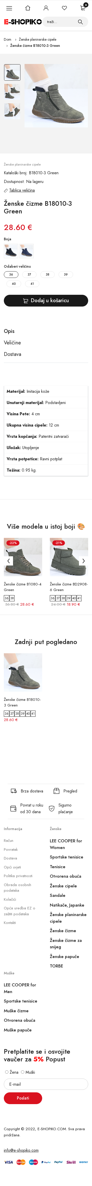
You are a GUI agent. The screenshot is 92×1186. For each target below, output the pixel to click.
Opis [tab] (9, 331)
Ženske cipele (63, 886)
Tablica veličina (22, 190)
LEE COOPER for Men (20, 988)
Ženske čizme (63, 931)
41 (32, 283)
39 (66, 274)
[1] (80, 21)
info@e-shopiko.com (21, 1150)
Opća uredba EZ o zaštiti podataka (19, 911)
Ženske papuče (64, 956)
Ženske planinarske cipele (37, 39)
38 (47, 274)
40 (14, 283)
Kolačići (10, 899)
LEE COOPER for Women (66, 844)
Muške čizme (16, 1011)
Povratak (11, 849)
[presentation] (8, 560)
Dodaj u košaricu (50, 300)
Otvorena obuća (65, 876)
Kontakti (10, 923)
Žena (13, 1072)
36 (11, 274)
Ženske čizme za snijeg (66, 943)
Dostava (10, 858)
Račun (8, 840)
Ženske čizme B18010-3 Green (35, 45)
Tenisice (57, 867)
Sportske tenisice (66, 857)
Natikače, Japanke (67, 905)
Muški (29, 1072)
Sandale (57, 895)
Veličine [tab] (12, 343)
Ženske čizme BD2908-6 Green (69, 587)
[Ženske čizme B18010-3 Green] (56, 95)
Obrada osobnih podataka (17, 888)
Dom (7, 39)
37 (29, 274)
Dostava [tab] (12, 354)
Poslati (23, 1098)
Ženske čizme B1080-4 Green (22, 587)
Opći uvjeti (12, 867)
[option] (12, 73)
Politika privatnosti (18, 876)
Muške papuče (18, 1030)
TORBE (56, 966)
